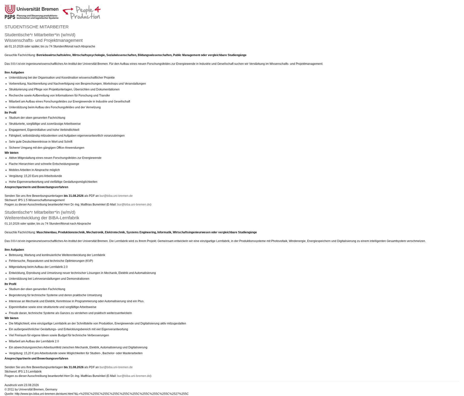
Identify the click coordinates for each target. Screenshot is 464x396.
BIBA (14, 64)
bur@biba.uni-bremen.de (116, 196)
